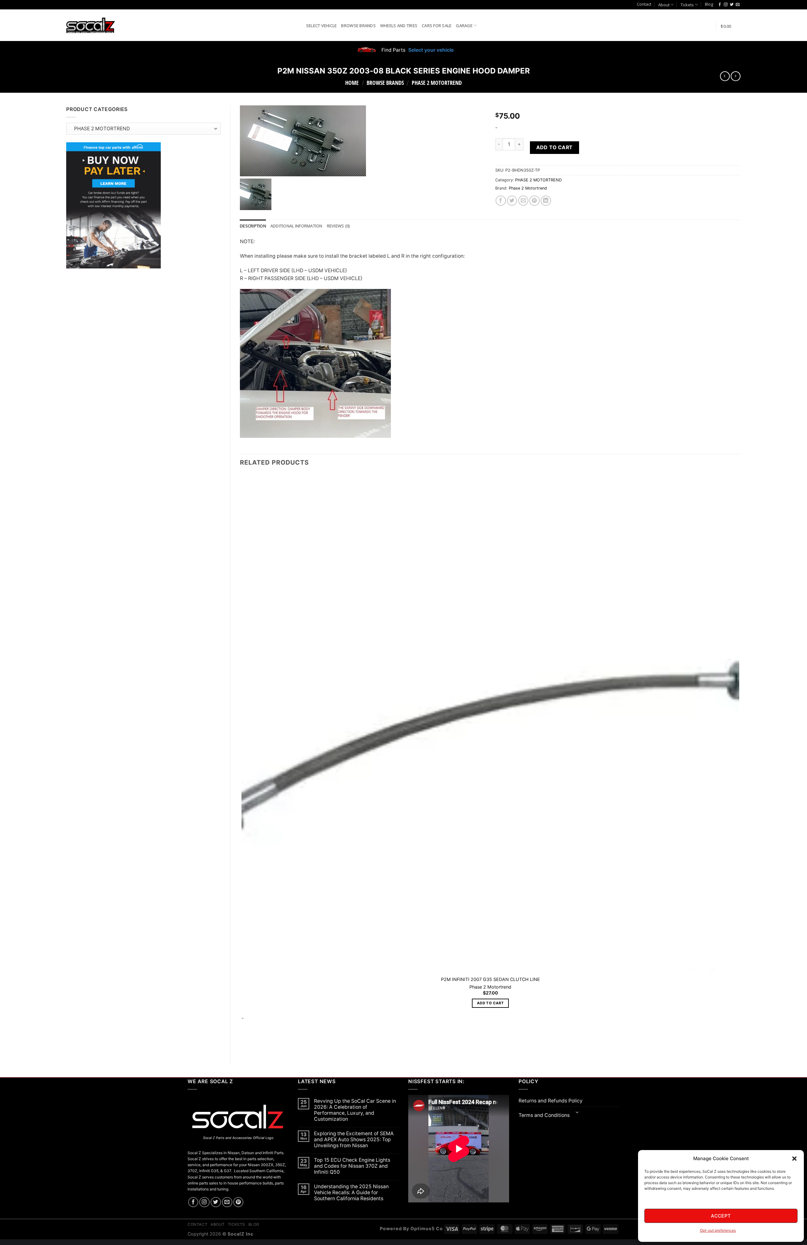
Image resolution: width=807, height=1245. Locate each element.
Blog (709, 4)
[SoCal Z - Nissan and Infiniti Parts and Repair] (90, 25)
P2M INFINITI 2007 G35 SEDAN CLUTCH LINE (490, 979)
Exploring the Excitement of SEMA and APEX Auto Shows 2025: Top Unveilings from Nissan (354, 1139)
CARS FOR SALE (436, 25)
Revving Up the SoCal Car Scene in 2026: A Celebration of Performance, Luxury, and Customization (355, 1110)
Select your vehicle (430, 50)
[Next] (260, 1044)
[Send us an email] (738, 5)
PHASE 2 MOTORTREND (437, 82)
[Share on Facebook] (501, 201)
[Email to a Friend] (523, 201)
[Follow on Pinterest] (238, 1202)
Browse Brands (358, 25)
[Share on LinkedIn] (546, 201)
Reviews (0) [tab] (338, 226)
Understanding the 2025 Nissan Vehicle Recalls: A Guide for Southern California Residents (351, 1192)
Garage (464, 25)
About (664, 5)
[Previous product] (735, 76)
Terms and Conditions (544, 1115)
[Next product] (725, 76)
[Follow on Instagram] (726, 5)
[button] (794, 1158)
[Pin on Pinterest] (534, 201)
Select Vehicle (321, 25)
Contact (644, 4)
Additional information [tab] (296, 226)
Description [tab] (253, 226)
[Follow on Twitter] (732, 5)
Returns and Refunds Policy (551, 1101)
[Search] (299, 25)
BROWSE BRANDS (385, 82)
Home (352, 82)
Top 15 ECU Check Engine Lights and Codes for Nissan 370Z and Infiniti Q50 (352, 1166)
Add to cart (554, 147)
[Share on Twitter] (512, 201)
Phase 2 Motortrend (528, 188)
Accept (721, 1216)
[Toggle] (577, 1113)
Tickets (687, 5)
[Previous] (243, 1044)
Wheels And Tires (398, 25)
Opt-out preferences (718, 1230)
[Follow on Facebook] (720, 5)
